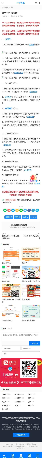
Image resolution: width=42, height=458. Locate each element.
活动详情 (33, 91)
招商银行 (19, 402)
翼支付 (6, 402)
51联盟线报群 (21, 435)
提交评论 (35, 343)
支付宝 (8, 97)
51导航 (19, 448)
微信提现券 (6, 281)
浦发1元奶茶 (26, 299)
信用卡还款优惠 (9, 13)
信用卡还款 (18, 73)
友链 (23, 448)
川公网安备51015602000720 (24, 446)
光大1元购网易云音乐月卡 (31, 237)
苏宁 (31, 398)
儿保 (17, 405)
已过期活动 (5, 8)
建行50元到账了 (7, 320)
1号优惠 (21, 3)
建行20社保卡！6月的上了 (31, 281)
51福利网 (5, 50)
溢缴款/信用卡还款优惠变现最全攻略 (10, 237)
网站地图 (36, 446)
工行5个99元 (6, 263)
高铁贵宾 (6, 405)
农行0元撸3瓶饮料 (28, 320)
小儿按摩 (6, 409)
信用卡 (31, 44)
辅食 (31, 405)
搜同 (31, 402)
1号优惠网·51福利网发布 (18, 225)
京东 (31, 394)
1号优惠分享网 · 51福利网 (23, 444)
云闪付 (8, 39)
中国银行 (8, 108)
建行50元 (25, 263)
